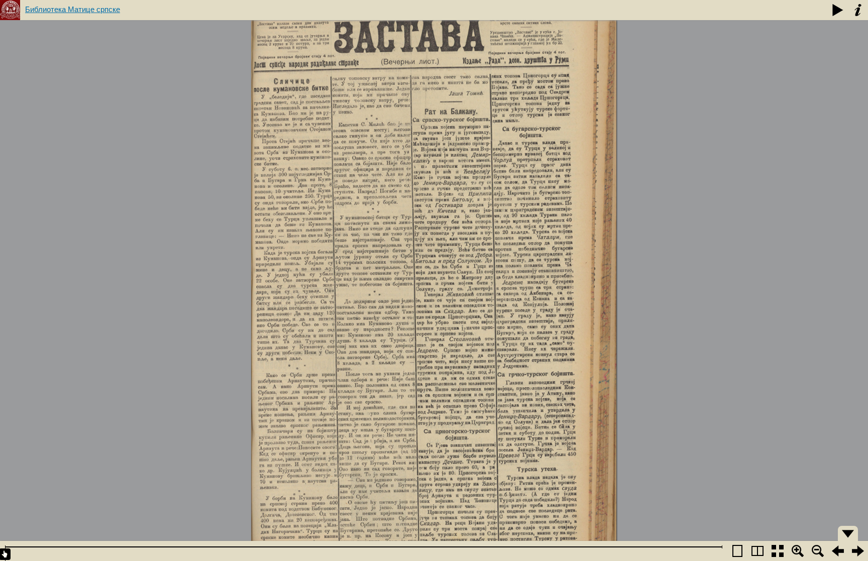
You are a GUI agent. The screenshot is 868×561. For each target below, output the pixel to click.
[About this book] (858, 10)
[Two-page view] (757, 551)
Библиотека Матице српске (72, 9)
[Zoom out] (818, 551)
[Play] (838, 10)
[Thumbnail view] (778, 551)
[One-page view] (737, 551)
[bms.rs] (10, 10)
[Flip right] (858, 551)
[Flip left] (838, 551)
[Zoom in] (798, 551)
